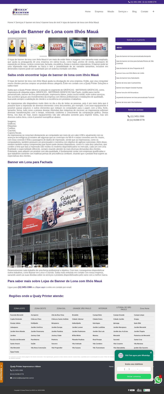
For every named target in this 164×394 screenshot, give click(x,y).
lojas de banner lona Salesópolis (127, 78)
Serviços (122, 11)
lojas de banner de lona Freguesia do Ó (130, 68)
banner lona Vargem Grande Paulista (129, 88)
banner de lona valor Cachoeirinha (128, 83)
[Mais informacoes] (153, 11)
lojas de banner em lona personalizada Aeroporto (133, 56)
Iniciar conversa (134, 376)
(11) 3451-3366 (135, 2)
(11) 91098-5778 (150, 2)
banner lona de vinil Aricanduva (127, 93)
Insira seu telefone (134, 364)
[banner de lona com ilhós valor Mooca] (78, 47)
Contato (144, 11)
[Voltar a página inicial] (20, 12)
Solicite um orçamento (136, 40)
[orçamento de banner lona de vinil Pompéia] (98, 47)
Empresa (99, 11)
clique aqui (40, 287)
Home (88, 11)
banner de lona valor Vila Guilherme (129, 102)
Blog (134, 11)
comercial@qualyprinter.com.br (23, 378)
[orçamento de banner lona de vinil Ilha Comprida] (57, 47)
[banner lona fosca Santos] (37, 47)
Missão (110, 11)
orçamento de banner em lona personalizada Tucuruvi (135, 97)
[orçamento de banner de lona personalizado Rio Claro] (17, 47)
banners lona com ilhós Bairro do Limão (130, 73)
